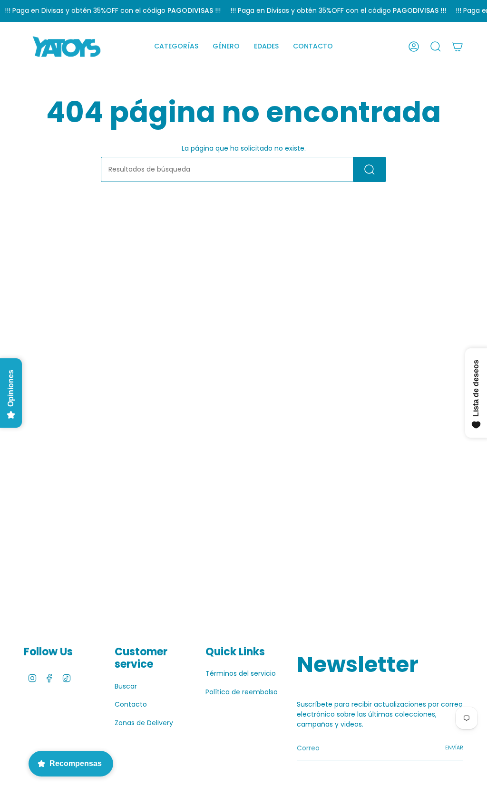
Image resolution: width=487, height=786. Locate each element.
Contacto (131, 704)
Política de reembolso (241, 692)
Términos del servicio (240, 673)
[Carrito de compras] (457, 46)
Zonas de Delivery (144, 723)
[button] (176, 46)
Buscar (126, 686)
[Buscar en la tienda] (369, 169)
